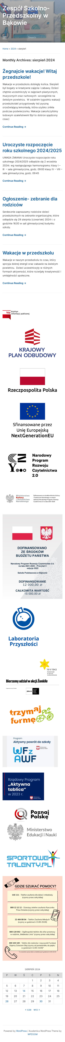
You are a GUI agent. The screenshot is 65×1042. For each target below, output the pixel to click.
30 (40, 1001)
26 (6, 1001)
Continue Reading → (14, 126)
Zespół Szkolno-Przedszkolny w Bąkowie (26, 15)
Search (58, 38)
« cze (28, 1009)
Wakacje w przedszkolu (28, 253)
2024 (13, 48)
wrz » (37, 1009)
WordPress (21, 1031)
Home (5, 48)
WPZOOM (32, 1034)
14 (24, 990)
